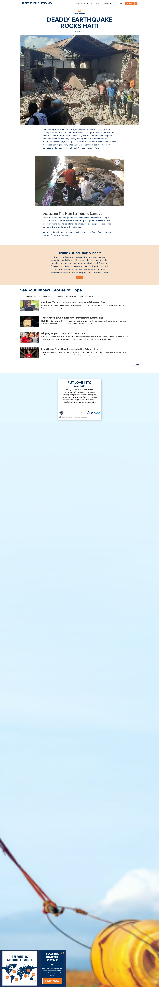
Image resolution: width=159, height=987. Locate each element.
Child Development (86, 296)
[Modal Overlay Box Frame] (33, 968)
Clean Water (58, 296)
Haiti (100, 129)
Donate (79, 278)
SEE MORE (135, 365)
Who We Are (95, 3)
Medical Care (71, 296)
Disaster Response (28, 296)
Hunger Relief (44, 296)
